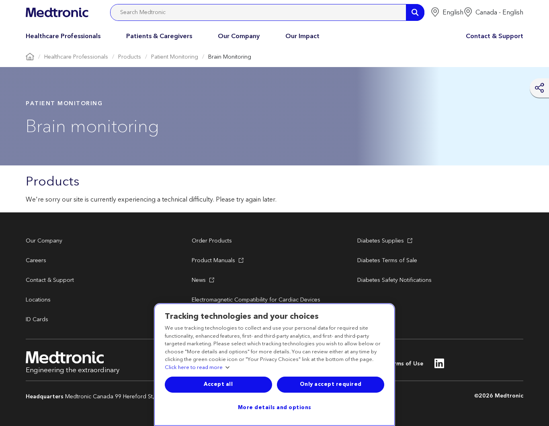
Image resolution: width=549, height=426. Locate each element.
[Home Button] (30, 57)
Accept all (218, 384)
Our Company (239, 36)
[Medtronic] (57, 12)
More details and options (274, 407)
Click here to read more (194, 368)
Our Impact (302, 36)
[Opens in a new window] (439, 365)
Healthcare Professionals (63, 36)
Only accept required (331, 384)
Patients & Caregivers (159, 36)
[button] (446, 12)
